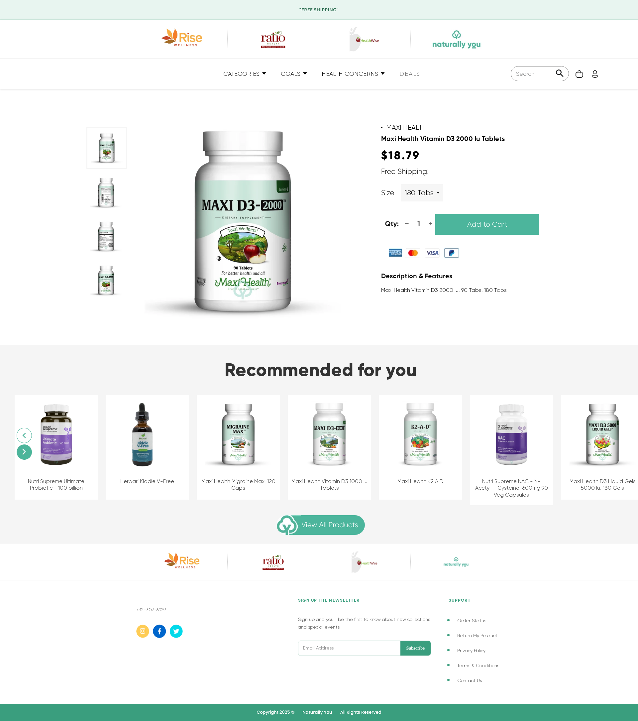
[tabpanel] (106, 148)
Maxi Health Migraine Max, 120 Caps (238, 484)
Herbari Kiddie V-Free (147, 481)
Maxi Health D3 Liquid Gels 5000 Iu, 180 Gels (603, 484)
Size (387, 193)
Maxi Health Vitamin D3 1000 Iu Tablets (329, 484)
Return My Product (477, 635)
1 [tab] (93, 314)
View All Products (329, 525)
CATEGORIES (242, 73)
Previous (24, 435)
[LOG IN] (591, 73)
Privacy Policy (471, 650)
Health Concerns (351, 73)
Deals (409, 73)
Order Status (471, 620)
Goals (291, 73)
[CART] (576, 73)
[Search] (560, 73)
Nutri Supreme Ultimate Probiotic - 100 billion (56, 484)
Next (24, 452)
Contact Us (469, 680)
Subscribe (415, 648)
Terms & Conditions (478, 665)
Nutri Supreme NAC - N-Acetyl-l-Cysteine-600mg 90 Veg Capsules (511, 488)
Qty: (392, 224)
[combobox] (540, 73)
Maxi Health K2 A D (420, 481)
